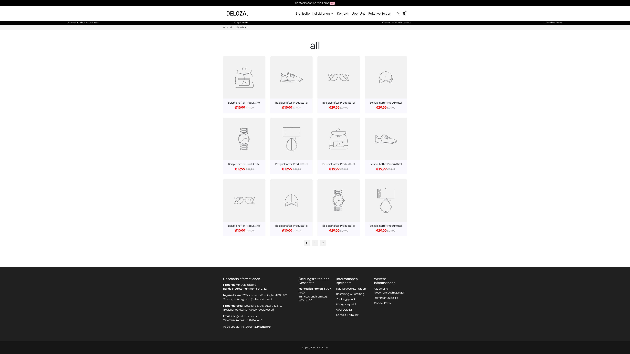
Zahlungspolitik (345, 299)
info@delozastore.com (246, 316)
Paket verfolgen (379, 13)
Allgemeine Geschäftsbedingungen (389, 291)
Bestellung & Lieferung (350, 294)
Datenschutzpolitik (386, 298)
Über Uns (358, 13)
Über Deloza (344, 310)
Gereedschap (242, 27)
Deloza (324, 347)
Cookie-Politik (382, 303)
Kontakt (342, 13)
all (231, 27)
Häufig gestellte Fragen (351, 289)
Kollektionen (323, 13)
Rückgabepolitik (346, 304)
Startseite (303, 13)
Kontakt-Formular (347, 315)
